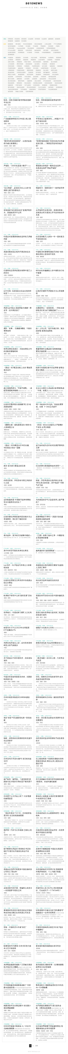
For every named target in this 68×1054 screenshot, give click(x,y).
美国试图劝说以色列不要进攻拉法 (17, 252)
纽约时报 (6, 656)
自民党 (38, 743)
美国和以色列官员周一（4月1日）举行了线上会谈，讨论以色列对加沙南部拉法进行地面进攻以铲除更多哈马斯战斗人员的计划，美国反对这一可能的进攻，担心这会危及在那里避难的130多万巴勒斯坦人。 (18, 260)
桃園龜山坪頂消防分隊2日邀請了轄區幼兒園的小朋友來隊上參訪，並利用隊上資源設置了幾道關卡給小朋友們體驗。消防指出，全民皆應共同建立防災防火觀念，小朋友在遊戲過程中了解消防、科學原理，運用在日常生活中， (18, 1016)
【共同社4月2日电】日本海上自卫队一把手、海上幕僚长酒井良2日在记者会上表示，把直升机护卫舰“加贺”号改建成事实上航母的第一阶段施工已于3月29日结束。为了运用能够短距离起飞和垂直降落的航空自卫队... (18, 728)
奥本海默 (42, 663)
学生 (41, 722)
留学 (9, 743)
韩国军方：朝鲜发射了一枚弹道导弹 (50, 188)
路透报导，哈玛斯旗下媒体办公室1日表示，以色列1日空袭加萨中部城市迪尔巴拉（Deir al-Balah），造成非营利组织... (50, 804)
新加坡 (38, 948)
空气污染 (42, 504)
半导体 (42, 123)
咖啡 (5, 353)
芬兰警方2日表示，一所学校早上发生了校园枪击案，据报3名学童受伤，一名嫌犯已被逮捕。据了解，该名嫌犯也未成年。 (49, 787)
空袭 (46, 295)
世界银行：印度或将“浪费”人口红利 (18, 612)
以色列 (6, 145)
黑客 (45, 853)
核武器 (51, 874)
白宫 (41, 241)
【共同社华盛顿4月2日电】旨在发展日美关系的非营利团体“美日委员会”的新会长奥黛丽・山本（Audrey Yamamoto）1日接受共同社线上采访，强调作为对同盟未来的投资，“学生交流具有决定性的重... (50, 728)
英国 (41, 600)
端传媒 (37, 533)
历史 (5, 312)
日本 (37, 663)
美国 (5, 215)
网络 (5, 504)
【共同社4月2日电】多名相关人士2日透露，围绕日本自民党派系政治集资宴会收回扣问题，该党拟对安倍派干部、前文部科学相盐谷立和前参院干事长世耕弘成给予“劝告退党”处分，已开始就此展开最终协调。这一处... (50, 748)
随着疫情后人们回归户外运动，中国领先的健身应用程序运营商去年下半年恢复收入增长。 (50, 644)
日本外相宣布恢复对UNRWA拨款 (17, 697)
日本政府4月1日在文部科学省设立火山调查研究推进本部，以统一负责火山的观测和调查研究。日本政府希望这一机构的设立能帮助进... (50, 821)
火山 (41, 818)
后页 (36, 1045)
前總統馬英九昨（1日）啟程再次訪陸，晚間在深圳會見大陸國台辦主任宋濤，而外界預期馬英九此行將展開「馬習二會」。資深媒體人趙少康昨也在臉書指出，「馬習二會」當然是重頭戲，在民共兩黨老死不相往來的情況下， (18, 394)
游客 (41, 766)
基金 (5, 372)
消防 (5, 1010)
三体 (41, 540)
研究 (9, 598)
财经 (43, 116)
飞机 (46, 487)
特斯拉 (38, 1031)
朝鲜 (5, 105)
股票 (37, 333)
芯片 (9, 950)
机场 (5, 333)
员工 (46, 801)
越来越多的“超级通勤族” (45, 551)
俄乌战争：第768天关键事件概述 (17, 535)
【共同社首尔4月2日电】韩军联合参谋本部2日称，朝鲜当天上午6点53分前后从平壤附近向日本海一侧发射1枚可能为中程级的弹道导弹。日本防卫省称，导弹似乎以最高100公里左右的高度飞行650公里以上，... (50, 687)
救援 (50, 801)
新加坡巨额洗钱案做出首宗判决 (48, 946)
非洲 (37, 766)
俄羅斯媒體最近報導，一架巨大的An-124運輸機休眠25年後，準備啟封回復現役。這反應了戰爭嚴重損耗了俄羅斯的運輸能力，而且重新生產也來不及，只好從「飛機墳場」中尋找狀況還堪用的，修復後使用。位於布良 (50, 995)
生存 (14, 915)
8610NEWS (34, 3)
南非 (5, 468)
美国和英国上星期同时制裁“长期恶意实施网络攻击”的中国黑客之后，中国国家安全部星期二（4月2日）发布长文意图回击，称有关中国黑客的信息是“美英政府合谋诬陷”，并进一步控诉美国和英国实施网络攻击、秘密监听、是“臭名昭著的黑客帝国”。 (50, 859)
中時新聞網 (6, 306)
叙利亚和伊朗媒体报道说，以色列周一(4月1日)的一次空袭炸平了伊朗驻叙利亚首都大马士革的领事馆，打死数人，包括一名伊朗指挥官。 (50, 299)
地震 (9, 818)
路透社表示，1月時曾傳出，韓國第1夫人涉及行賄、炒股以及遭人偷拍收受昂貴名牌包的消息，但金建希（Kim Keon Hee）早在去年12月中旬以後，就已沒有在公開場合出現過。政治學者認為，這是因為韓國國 (18, 435)
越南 (45, 521)
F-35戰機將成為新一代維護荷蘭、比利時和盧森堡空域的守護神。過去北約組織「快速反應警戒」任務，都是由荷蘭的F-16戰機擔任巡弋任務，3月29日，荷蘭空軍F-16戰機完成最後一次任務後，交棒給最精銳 (50, 415)
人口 (13, 192)
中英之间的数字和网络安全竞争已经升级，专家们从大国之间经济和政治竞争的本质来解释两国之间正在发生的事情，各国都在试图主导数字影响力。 (18, 508)
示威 (10, 145)
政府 (14, 145)
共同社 (5, 98)
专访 (37, 722)
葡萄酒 (42, 256)
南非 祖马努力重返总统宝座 (14, 466)
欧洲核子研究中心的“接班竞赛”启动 (18, 595)
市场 (51, 1031)
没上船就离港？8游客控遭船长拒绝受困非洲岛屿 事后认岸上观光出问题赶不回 (49, 761)
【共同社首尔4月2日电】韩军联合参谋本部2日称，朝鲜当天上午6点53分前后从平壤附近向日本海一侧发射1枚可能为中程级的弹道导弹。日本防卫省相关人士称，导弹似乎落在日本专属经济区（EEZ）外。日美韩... (50, 708)
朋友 (9, 1010)
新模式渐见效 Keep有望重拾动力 (49, 643)
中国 (37, 256)
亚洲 (9, 192)
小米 (5, 570)
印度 (5, 241)
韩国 (37, 123)
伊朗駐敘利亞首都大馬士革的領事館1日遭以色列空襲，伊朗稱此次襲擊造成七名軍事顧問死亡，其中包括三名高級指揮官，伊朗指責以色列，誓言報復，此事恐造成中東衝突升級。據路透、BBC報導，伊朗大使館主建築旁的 (18, 415)
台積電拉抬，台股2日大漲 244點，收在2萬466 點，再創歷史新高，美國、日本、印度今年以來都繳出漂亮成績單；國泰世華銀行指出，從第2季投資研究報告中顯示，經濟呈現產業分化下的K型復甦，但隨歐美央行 (50, 975)
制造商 (13, 950)
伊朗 (42, 295)
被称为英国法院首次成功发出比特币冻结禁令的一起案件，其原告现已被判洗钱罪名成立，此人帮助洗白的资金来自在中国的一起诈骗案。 (50, 604)
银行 (13, 615)
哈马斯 (10, 485)
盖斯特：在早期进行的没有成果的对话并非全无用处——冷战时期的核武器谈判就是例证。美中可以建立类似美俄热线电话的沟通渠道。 (18, 556)
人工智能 (6, 553)
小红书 (43, 892)
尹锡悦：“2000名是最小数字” (15, 166)
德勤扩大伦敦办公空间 (45, 628)
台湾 (37, 217)
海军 (41, 217)
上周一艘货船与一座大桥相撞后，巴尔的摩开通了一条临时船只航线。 (50, 467)
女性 (37, 148)
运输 (42, 990)
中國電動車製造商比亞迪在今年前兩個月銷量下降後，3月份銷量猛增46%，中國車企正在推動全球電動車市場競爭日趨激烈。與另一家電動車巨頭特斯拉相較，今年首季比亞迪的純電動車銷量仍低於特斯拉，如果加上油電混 (50, 1036)
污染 (37, 504)
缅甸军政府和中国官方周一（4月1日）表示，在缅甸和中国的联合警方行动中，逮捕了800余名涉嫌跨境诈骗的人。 (50, 279)
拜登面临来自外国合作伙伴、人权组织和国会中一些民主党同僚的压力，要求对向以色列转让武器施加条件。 (50, 491)
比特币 (49, 600)
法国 (41, 521)
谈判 (37, 617)
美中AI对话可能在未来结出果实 (16, 551)
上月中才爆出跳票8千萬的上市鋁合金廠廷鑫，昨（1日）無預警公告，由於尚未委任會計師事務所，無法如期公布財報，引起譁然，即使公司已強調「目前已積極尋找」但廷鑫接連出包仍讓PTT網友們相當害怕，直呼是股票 (50, 339)
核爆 (5, 123)
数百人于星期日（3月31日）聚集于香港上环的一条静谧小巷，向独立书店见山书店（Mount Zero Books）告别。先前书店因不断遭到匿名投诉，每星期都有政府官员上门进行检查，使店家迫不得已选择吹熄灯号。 (18, 859)
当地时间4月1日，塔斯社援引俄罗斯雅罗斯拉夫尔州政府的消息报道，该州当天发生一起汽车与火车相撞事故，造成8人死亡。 (18, 838)
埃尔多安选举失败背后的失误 (47, 580)
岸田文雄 (42, 835)
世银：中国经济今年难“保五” (15, 927)
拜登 (5, 485)
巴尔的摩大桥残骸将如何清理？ (48, 466)
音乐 (9, 353)
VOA (37, 186)
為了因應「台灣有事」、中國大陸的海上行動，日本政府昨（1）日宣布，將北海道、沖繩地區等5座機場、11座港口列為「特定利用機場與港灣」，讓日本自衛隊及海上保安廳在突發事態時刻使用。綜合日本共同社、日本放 (18, 339)
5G (45, 429)
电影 (41, 170)
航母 (5, 722)
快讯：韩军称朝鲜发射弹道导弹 (48, 100)
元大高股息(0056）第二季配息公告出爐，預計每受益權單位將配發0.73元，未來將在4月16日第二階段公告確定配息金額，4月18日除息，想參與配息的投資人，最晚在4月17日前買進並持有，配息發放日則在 (18, 456)
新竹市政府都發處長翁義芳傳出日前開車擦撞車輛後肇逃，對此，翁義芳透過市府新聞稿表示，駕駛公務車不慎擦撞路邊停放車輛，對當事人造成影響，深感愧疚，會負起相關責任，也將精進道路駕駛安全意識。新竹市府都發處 (18, 991)
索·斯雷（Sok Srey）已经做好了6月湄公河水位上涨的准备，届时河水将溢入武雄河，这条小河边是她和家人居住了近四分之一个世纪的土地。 (18, 919)
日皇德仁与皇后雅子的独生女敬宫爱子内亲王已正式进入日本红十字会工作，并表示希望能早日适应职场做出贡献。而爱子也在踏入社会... (18, 804)
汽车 (15, 570)
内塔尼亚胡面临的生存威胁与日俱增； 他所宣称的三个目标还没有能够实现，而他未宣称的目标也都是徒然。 (18, 489)
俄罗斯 (10, 215)
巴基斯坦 (10, 275)
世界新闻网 (39, 756)
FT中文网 (6, 548)
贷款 (45, 617)
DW (4, 925)
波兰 (42, 450)
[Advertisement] (34, 22)
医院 (9, 784)
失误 (41, 582)
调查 (41, 148)
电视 (10, 585)
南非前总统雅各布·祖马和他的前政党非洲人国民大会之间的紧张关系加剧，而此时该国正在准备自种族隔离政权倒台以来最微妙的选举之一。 (18, 472)
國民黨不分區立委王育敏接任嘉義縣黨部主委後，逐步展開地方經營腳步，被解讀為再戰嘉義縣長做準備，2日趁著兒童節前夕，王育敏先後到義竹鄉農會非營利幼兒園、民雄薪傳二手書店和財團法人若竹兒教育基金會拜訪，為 (18, 970)
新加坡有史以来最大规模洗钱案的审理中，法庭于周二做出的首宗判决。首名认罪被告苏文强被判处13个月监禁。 (50, 952)
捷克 (5, 784)
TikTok (38, 892)
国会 (13, 874)
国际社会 (6, 429)
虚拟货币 (55, 600)
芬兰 (37, 784)
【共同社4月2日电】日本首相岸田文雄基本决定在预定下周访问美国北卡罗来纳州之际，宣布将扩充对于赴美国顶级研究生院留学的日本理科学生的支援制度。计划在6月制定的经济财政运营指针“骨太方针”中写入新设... (18, 748)
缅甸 (41, 932)
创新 (9, 123)
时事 (10, 98)
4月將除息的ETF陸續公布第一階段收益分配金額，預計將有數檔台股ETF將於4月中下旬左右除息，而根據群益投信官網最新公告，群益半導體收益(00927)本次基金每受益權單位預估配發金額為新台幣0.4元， (18, 378)
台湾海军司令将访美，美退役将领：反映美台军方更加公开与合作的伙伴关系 (50, 212)
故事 (49, 521)
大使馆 (15, 409)
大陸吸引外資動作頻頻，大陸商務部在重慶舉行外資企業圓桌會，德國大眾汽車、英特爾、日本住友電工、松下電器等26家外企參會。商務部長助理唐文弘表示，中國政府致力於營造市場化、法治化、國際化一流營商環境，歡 (50, 355)
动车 (47, 1031)
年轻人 (48, 892)
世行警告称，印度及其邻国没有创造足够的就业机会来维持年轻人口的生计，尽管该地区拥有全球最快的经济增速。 (18, 618)
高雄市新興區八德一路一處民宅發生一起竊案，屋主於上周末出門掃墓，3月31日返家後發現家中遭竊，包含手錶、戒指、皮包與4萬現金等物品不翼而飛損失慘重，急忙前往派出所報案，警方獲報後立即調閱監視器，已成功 (50, 1011)
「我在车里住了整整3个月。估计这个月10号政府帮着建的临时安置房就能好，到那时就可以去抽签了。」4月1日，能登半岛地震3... (18, 821)
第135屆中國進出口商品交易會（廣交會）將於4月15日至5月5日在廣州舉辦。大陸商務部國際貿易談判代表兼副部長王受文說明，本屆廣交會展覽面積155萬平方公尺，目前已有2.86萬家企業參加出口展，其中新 (50, 373)
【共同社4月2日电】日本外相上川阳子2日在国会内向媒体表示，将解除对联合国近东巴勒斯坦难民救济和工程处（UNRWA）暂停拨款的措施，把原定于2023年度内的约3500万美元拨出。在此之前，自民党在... (18, 705)
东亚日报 (38, 116)
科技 (41, 429)
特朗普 (13, 681)
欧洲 (5, 598)
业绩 (46, 123)
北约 (37, 409)
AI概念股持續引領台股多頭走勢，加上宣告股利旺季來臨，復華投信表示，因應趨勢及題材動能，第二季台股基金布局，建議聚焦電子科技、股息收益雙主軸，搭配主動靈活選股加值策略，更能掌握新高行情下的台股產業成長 (18, 1032)
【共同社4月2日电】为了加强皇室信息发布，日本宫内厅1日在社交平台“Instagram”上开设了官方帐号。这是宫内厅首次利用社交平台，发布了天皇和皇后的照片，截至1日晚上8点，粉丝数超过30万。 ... (18, 769)
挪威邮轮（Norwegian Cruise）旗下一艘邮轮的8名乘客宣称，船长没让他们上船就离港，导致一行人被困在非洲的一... (50, 769)
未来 (11, 553)
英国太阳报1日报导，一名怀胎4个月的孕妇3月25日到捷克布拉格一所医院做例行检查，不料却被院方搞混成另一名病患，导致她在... (18, 787)
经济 (13, 663)
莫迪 (9, 663)
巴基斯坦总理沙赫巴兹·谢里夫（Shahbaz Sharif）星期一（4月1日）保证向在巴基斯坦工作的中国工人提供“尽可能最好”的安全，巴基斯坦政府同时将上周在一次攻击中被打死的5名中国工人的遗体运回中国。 (18, 281)
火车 (10, 835)
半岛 (37, 443)
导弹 (9, 105)
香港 (5, 853)
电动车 (43, 1031)
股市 (41, 969)
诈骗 (37, 275)
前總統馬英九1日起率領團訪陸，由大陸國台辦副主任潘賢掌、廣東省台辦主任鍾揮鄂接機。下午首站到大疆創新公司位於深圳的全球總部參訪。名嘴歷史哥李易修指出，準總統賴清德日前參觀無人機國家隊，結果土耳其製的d (18, 318)
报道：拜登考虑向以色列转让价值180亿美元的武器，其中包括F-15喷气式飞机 (50, 482)
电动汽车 (10, 570)
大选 (18, 681)
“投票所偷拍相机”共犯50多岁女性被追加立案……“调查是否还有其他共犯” (50, 143)
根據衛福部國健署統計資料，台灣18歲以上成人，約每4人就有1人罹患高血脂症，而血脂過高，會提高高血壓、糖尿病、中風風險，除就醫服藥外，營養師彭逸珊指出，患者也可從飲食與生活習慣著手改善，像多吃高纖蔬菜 (50, 394)
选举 (37, 170)
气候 (5, 647)
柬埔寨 (10, 915)
